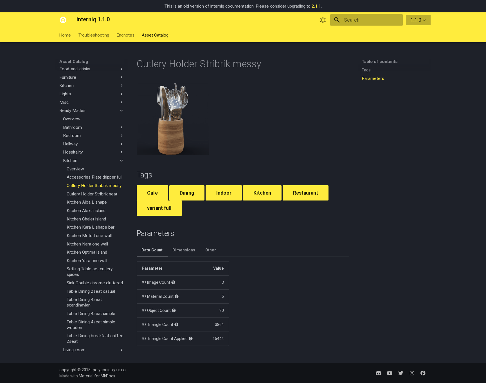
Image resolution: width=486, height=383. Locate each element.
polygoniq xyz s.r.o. (110, 370)
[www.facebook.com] (423, 373)
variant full (159, 208)
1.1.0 (416, 20)
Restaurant (305, 193)
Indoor (223, 193)
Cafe (152, 193)
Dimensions (183, 250)
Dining (187, 193)
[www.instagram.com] (412, 373)
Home (65, 35)
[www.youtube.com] (390, 373)
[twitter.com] (401, 373)
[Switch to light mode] (323, 20)
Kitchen (262, 193)
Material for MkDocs (97, 376)
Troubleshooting (93, 35)
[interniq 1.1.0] (63, 20)
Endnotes (125, 35)
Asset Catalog (155, 35)
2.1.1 (316, 6)
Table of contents (380, 61)
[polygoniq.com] (378, 373)
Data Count (152, 250)
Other (210, 250)
